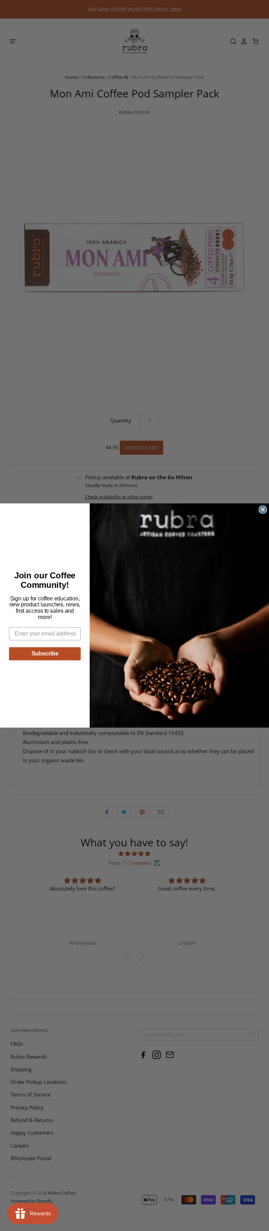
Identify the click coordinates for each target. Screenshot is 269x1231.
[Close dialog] (262, 509)
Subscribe (45, 653)
